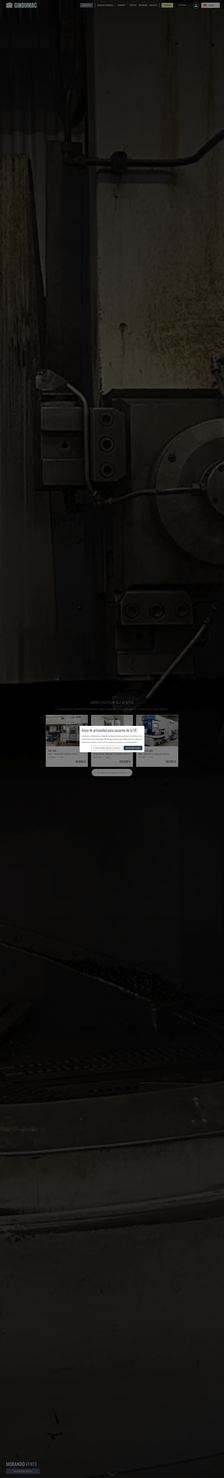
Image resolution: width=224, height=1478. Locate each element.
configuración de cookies (107, 748)
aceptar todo (133, 748)
